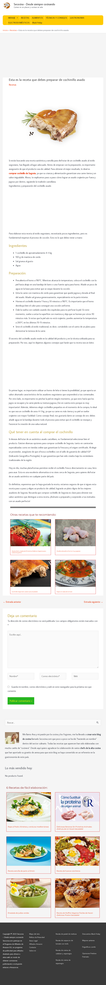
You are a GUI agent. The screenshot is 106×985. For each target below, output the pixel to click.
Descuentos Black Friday (91, 934)
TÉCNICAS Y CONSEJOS (56, 17)
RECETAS (25, 17)
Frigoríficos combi (89, 947)
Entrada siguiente (93, 601)
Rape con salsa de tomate (64, 591)
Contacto (32, 947)
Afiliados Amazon (35, 944)
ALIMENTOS (37, 17)
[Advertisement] (53, 57)
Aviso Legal (33, 941)
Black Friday (37, 22)
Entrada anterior (12, 601)
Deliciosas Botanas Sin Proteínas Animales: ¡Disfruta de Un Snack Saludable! (74, 828)
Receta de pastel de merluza (66, 934)
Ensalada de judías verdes (18, 913)
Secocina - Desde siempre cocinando (34, 4)
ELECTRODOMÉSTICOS (19, 22)
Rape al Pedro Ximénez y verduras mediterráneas (28, 827)
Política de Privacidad (37, 937)
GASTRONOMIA (77, 17)
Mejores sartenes (88, 940)
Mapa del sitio (34, 934)
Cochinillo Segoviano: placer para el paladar (25, 591)
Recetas (12, 84)
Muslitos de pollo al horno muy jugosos (68, 551)
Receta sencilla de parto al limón (21, 871)
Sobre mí (32, 950)
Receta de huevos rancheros (68, 871)
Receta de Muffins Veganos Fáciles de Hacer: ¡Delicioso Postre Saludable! (75, 914)
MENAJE (11, 17)
